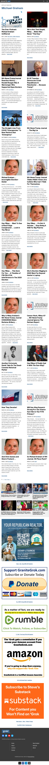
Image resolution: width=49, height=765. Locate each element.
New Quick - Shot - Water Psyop (24, 721)
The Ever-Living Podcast (13, 36)
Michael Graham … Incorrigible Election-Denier (10, 179)
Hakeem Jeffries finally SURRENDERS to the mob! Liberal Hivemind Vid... (39, 513)
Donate (13, 750)
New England (36, 743)
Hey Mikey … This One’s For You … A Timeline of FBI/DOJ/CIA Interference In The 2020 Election (12, 275)
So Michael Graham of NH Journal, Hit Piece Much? (37, 457)
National (35, 745)
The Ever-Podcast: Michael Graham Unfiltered (9, 31)
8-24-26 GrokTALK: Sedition (24, 680)
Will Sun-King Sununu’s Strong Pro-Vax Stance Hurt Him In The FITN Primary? (36, 410)
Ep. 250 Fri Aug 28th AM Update (24, 602)
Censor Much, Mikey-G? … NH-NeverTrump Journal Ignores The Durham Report (36, 318)
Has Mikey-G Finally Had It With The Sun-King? (36, 364)
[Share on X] (19, 763)
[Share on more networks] (29, 763)
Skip (36, 461)
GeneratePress (31, 756)
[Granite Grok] (6, 1)
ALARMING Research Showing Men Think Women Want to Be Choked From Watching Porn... (8, 513)
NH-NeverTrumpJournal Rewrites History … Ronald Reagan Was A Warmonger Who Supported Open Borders (12, 82)
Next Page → (7, 479)
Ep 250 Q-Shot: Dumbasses (24, 725)
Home (12, 743)
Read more (9, 54)
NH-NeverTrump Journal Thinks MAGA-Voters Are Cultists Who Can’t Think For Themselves (37, 180)
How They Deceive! (9, 407)
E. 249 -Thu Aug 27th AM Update (24, 634)
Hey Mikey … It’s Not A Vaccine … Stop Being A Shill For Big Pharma (36, 225)
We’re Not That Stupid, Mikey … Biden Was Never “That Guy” (36, 31)
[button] (43, 1)
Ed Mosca (36, 36)
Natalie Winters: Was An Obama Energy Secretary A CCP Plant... (8, 496)
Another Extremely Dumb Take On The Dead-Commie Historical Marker (12, 366)
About (12, 745)
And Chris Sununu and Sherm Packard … (10, 457)
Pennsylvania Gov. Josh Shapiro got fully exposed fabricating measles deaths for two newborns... (40, 497)
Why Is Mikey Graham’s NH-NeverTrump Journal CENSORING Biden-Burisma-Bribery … (11, 318)
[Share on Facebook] (23, 763)
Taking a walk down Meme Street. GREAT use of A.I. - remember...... (23, 496)
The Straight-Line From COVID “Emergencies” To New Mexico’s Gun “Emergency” (11, 131)
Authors (13, 747)
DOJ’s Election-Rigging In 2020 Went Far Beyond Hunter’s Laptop (37, 273)
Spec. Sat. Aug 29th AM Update (24, 564)
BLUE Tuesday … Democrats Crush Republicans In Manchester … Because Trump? (36, 82)
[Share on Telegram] (26, 763)
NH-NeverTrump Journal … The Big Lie (37, 129)
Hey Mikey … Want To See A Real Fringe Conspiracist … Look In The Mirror (12, 226)
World (34, 747)
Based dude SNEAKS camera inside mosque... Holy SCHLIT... (24, 512)
